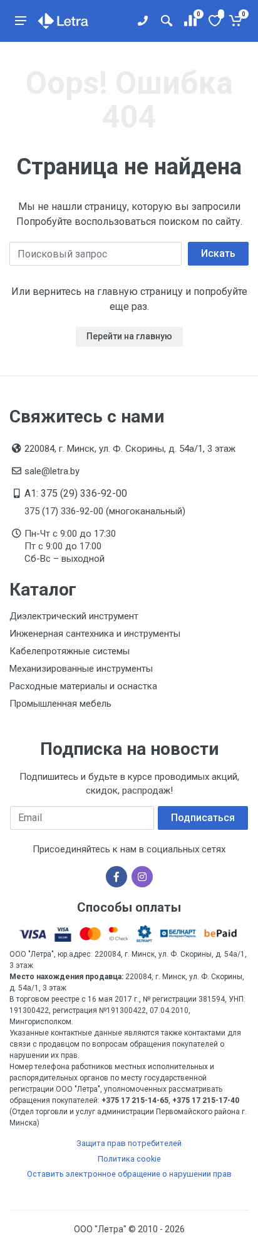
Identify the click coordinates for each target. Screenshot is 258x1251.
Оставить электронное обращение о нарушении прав (129, 1174)
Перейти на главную (129, 336)
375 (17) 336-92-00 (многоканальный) (104, 511)
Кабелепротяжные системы (69, 651)
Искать (218, 253)
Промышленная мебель (60, 703)
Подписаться (203, 818)
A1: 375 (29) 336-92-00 (75, 493)
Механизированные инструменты (81, 668)
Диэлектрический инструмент (73, 616)
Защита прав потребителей (129, 1143)
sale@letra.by (52, 471)
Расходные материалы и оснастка (83, 686)
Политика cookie (129, 1159)
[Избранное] (214, 20)
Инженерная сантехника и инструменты (94, 633)
